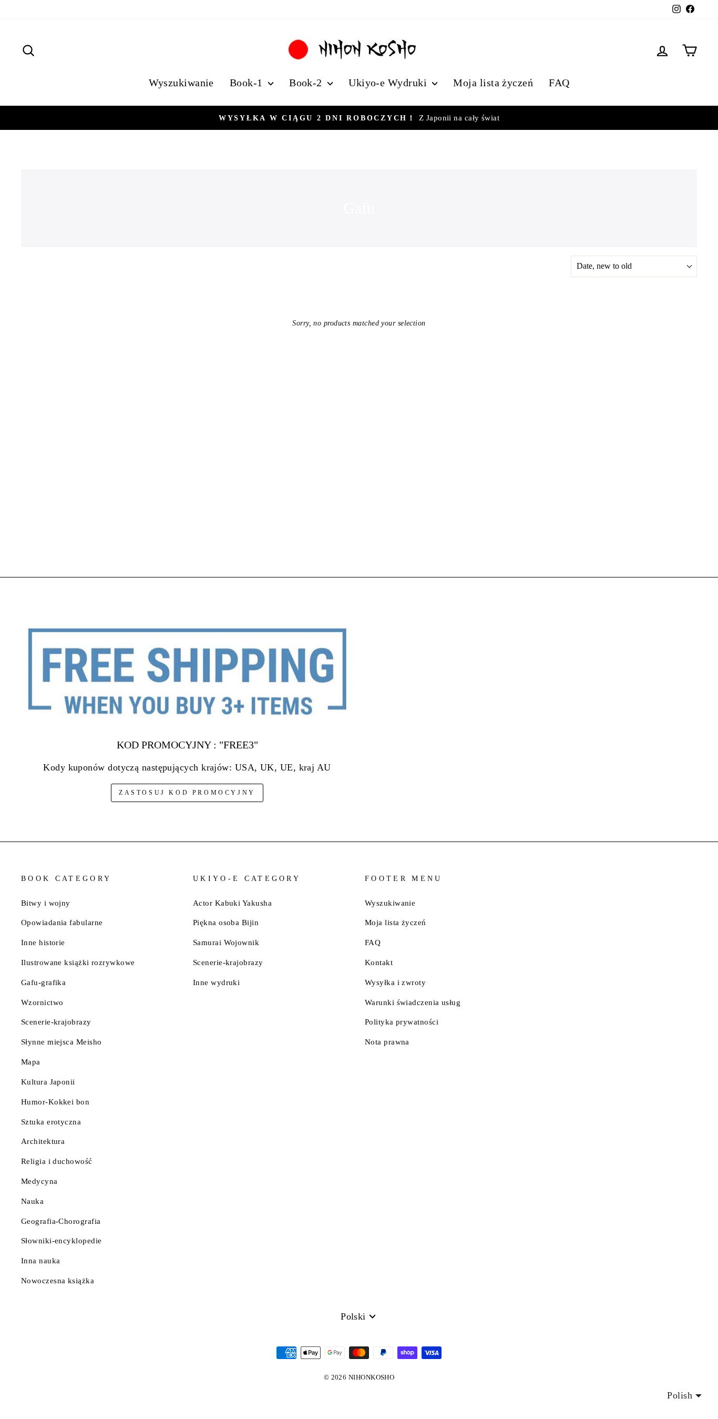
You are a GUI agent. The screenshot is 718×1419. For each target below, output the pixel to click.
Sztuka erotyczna (51, 1121)
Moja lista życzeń (493, 82)
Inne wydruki (216, 982)
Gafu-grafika (43, 982)
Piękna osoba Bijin (226, 922)
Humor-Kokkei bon (55, 1101)
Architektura (43, 1141)
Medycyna (39, 1181)
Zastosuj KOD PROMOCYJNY (187, 792)
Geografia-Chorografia (60, 1221)
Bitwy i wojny (45, 902)
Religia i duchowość (57, 1161)
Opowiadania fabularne (61, 922)
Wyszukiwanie (181, 82)
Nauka (32, 1201)
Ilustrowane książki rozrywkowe (78, 962)
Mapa (30, 1061)
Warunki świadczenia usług (412, 1002)
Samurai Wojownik (226, 942)
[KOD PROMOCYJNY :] (187, 672)
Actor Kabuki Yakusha (232, 902)
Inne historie (43, 942)
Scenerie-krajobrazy (56, 1021)
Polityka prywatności (401, 1021)
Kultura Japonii (48, 1081)
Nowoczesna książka (57, 1280)
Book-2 (307, 82)
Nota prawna (387, 1041)
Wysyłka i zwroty (395, 982)
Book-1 (247, 82)
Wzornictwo (42, 1002)
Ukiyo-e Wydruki (388, 82)
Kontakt (379, 962)
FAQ (559, 82)
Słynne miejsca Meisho (61, 1041)
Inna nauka (40, 1260)
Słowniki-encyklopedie (61, 1240)
